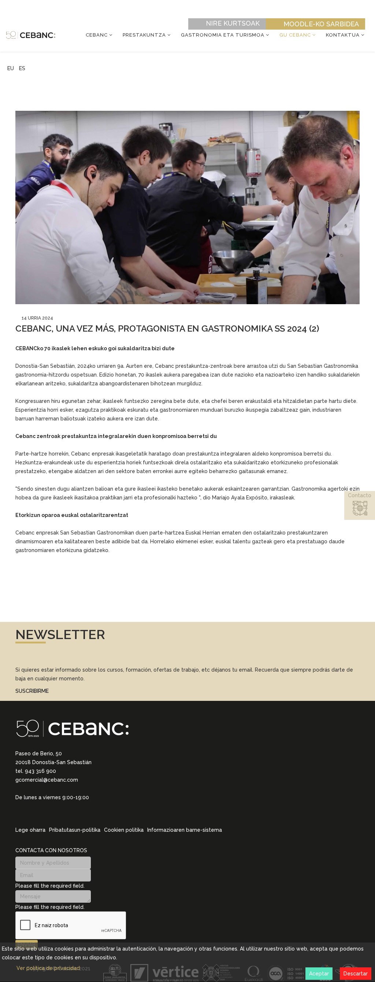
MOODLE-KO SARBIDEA (321, 24)
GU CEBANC (295, 35)
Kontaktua (343, 35)
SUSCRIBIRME (32, 691)
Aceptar (319, 974)
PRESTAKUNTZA (144, 35)
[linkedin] (18, 807)
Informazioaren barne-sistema (184, 830)
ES (22, 68)
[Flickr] (66, 808)
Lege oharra (30, 830)
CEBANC (97, 35)
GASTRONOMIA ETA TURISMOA (222, 35)
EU (10, 68)
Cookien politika (124, 830)
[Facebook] (47, 808)
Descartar (356, 974)
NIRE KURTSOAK (233, 23)
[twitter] (37, 808)
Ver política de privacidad (48, 968)
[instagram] (28, 807)
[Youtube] (56, 808)
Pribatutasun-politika (74, 830)
